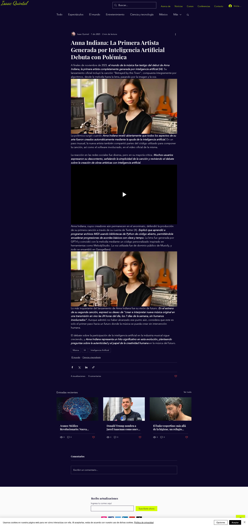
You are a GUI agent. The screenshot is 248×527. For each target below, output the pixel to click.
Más (175, 14)
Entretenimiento (115, 14)
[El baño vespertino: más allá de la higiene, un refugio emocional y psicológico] (170, 409)
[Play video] (124, 194)
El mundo (94, 14)
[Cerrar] (244, 522)
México (163, 14)
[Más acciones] (175, 34)
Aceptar (235, 522)
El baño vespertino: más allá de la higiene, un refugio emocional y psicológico (169, 427)
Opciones (220, 522)
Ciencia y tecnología (141, 14)
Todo (59, 14)
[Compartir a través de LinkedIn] (86, 367)
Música (76, 350)
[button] (187, 14)
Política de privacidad (144, 522)
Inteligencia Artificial (100, 350)
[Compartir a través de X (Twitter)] (79, 367)
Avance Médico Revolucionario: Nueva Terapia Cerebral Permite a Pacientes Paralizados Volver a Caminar (77, 427)
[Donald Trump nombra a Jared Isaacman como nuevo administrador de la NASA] (124, 409)
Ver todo (187, 392)
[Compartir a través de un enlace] (93, 367)
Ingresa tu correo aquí (101, 503)
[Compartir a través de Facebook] (72, 367)
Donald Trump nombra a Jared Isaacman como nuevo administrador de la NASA (123, 427)
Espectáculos (75, 14)
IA (85, 350)
